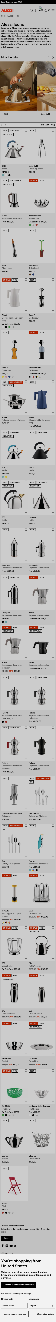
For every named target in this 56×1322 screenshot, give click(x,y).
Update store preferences (15, 1314)
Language (34, 1299)
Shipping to (7, 1299)
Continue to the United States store (19, 1285)
